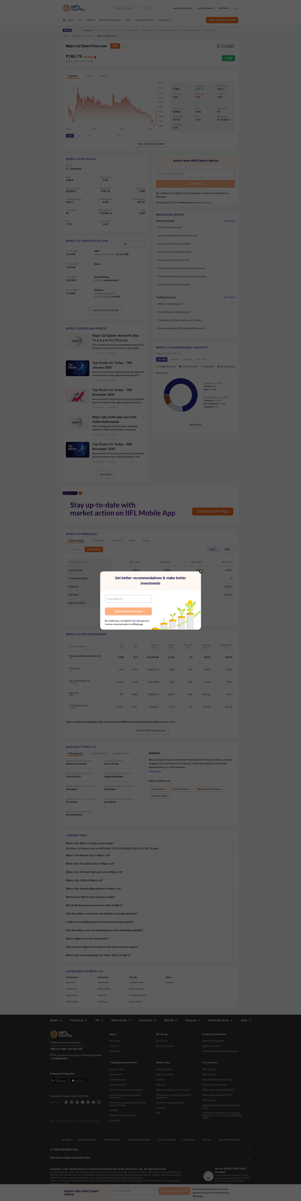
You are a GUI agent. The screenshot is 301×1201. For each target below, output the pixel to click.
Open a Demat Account (128, 611)
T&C (134, 621)
